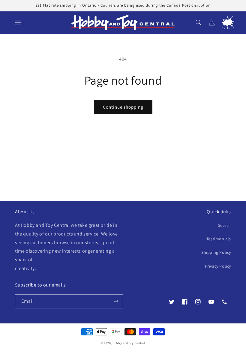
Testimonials (218, 239)
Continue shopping (123, 107)
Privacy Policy (218, 266)
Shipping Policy (216, 252)
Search (224, 225)
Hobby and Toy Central (128, 343)
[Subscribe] (116, 301)
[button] (18, 22)
